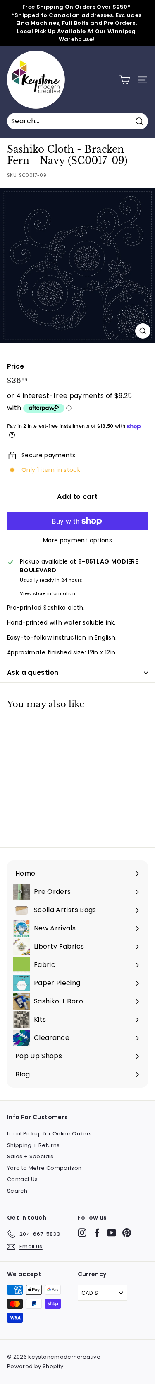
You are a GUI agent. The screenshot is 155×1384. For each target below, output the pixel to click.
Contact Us (22, 1179)
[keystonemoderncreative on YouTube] (111, 1232)
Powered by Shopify (35, 1366)
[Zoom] (142, 331)
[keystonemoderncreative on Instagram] (82, 1232)
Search (17, 1191)
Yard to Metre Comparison (44, 1168)
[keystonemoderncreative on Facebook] (97, 1232)
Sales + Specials (30, 1156)
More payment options (77, 540)
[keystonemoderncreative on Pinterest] (126, 1232)
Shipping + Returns (33, 1145)
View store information (48, 593)
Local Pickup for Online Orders (49, 1133)
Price (15, 366)
